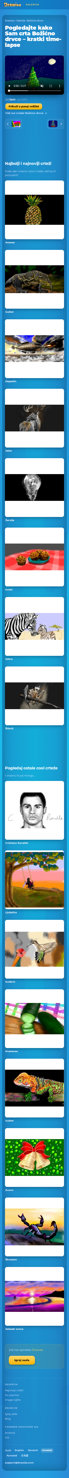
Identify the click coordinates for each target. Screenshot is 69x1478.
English (19, 1450)
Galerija (20, 20)
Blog (8, 1418)
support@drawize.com (19, 1462)
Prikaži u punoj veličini (24, 106)
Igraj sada (21, 1360)
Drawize (10, 20)
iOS (7, 1437)
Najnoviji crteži (14, 1390)
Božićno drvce (35, 20)
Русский (12, 1455)
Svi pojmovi (12, 1395)
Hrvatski (47, 1450)
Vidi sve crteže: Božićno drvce (24, 113)
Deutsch (33, 1450)
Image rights (13, 1399)
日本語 (24, 1455)
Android (10, 1432)
